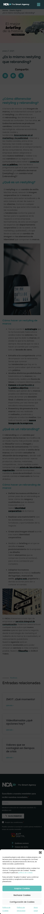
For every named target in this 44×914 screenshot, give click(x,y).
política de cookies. (25, 873)
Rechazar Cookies (22, 895)
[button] (40, 852)
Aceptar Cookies (22, 888)
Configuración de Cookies (22, 902)
